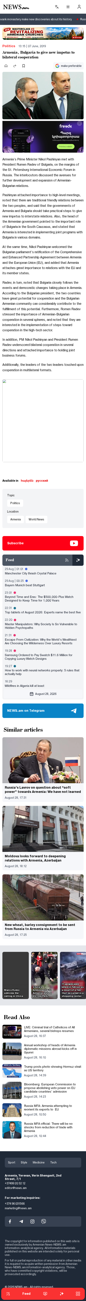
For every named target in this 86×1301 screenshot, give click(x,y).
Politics (8, 46)
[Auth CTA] (79, 6)
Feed (26, 1294)
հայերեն (27, 480)
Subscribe (15, 543)
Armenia (15, 519)
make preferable (71, 65)
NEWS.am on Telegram (26, 711)
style (24, 1162)
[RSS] (66, 560)
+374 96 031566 (15, 1203)
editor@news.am (16, 1188)
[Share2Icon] (14, 65)
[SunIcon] (68, 6)
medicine (39, 1162)
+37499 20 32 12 (15, 1183)
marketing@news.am (18, 1208)
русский (42, 480)
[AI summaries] (78, 560)
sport (11, 1162)
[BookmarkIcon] (23, 65)
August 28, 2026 (45, 693)
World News (36, 519)
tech (53, 1162)
